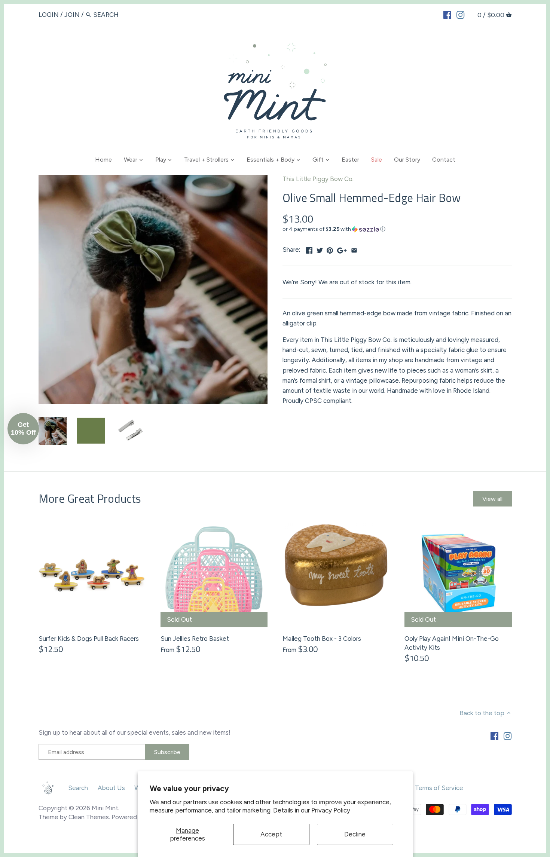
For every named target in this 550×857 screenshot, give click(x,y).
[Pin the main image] (330, 248)
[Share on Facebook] (309, 248)
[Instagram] (460, 14)
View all (492, 498)
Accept (271, 834)
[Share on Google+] (342, 248)
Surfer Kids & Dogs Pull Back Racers (89, 638)
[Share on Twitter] (320, 248)
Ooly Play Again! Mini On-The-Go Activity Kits (451, 643)
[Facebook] (447, 14)
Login (49, 14)
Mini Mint (105, 808)
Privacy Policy (330, 810)
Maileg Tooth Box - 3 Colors (321, 638)
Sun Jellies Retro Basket (195, 638)
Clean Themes (88, 817)
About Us (111, 788)
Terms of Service (439, 788)
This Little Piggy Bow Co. (318, 179)
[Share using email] (354, 248)
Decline (355, 834)
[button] (397, 229)
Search (78, 788)
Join (72, 14)
